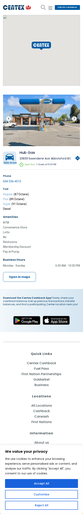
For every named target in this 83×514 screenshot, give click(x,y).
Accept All (41, 483)
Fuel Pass (41, 368)
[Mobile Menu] (50, 7)
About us (41, 442)
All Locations (41, 405)
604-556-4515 (12, 181)
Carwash (41, 416)
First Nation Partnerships (41, 374)
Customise (41, 494)
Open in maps (19, 277)
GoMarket (41, 379)
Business (41, 385)
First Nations (41, 422)
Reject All (41, 505)
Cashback (41, 411)
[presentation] (8, 118)
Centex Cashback (67, 7)
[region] (41, 479)
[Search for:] (43, 7)
